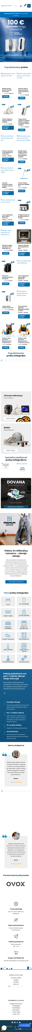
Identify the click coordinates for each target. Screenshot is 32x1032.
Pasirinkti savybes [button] (6, 127)
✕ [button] (30, 1024)
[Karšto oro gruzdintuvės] (24, 623)
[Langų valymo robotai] (24, 646)
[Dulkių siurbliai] (8, 646)
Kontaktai (16, 982)
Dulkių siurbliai (8, 650)
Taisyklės (16, 980)
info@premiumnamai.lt (16, 1004)
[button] (16, 6)
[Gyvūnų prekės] (24, 658)
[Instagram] (15, 1022)
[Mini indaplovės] (24, 635)
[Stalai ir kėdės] (8, 612)
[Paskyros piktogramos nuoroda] (21, 6)
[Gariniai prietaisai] (8, 658)
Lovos (8, 604)
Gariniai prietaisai (8, 662)
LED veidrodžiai (24, 604)
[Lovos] (8, 600)
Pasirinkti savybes (6, 159)
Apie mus (16, 984)
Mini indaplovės (24, 639)
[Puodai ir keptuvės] (8, 635)
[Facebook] (12, 1022)
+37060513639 (16, 1006)
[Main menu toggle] (29, 6)
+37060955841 (16, 1008)
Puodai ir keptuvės (8, 639)
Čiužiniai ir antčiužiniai (8, 627)
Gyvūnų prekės (24, 662)
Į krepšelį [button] (5, 96)
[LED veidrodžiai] (24, 600)
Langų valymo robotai (24, 650)
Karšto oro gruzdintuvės (24, 627)
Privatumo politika (16, 978)
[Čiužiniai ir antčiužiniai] (8, 623)
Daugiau (21, 191)
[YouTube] (19, 1022)
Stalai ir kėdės (8, 616)
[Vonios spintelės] (24, 612)
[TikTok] (17, 1022)
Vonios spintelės (24, 615)
